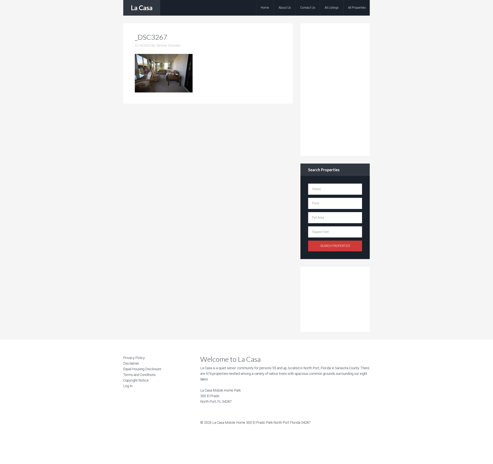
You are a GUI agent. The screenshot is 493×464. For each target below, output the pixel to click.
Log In (127, 386)
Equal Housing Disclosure (142, 369)
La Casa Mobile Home (228, 422)
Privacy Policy (134, 358)
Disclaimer (131, 363)
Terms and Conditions (139, 375)
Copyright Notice (136, 380)
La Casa (142, 8)
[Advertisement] (337, 89)
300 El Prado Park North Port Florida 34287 (278, 422)
